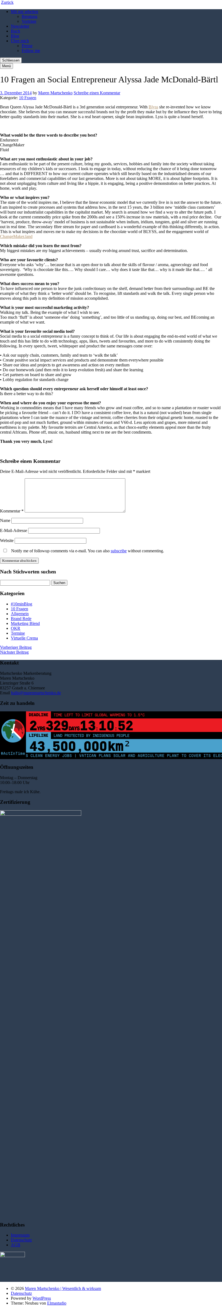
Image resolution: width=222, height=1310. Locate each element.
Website (7, 540)
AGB (15, 1245)
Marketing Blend (25, 623)
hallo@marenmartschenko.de (36, 693)
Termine (18, 633)
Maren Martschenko (55, 93)
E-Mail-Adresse (13, 530)
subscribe (119, 550)
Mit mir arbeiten (24, 11)
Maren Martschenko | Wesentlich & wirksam (63, 1288)
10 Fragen (27, 97)
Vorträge (29, 21)
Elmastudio (56, 1303)
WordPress (41, 1298)
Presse (27, 45)
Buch (15, 31)
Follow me (31, 50)
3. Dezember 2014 (16, 93)
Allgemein (20, 613)
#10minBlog (21, 604)
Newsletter (20, 26)
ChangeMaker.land (16, 236)
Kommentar (12, 511)
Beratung (29, 16)
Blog (15, 36)
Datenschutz (21, 1240)
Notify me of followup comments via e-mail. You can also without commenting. (87, 550)
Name (5, 520)
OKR (15, 628)
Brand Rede (21, 618)
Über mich (20, 40)
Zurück (7, 2)
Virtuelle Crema (24, 638)
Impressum (20, 1235)
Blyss (153, 107)
